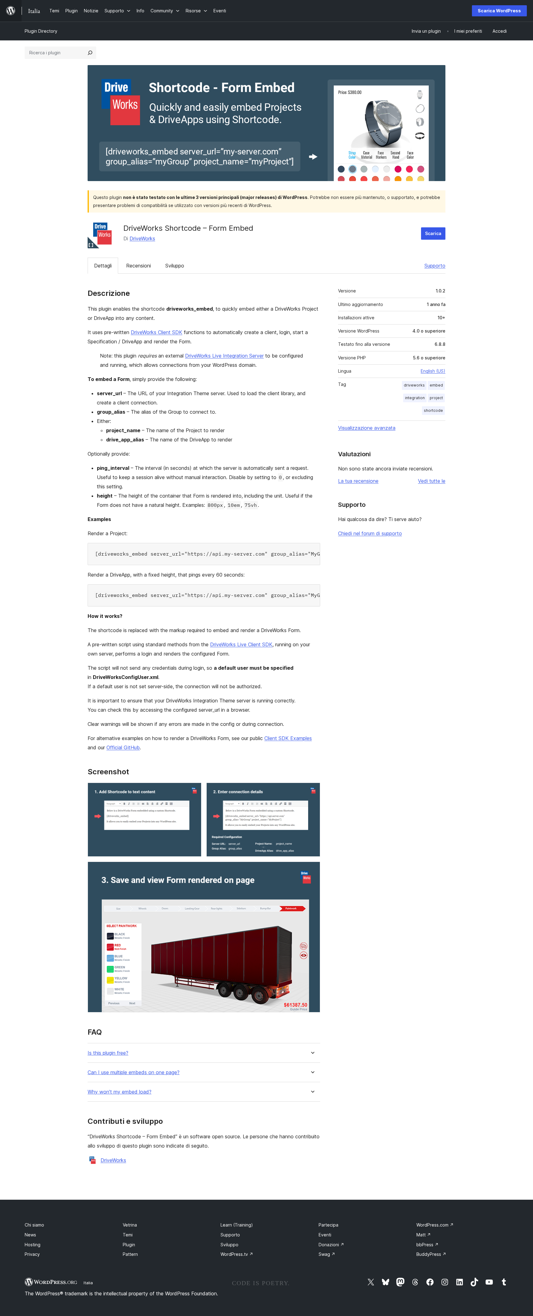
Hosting (32, 1244)
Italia (88, 1282)
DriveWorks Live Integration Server (224, 356)
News (30, 1234)
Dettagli (103, 266)
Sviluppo (174, 266)
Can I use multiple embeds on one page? (134, 1072)
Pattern (130, 1254)
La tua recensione (358, 481)
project (436, 397)
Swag (327, 1254)
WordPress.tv (237, 1254)
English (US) (433, 371)
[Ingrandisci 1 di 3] (193, 791)
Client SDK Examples (288, 738)
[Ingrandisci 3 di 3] (312, 870)
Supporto (434, 266)
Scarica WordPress (499, 10)
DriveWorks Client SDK (156, 332)
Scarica (433, 233)
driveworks (414, 385)
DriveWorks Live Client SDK (241, 644)
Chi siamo (34, 1224)
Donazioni (331, 1244)
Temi (128, 1234)
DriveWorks (142, 238)
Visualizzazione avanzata (366, 428)
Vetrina (130, 1224)
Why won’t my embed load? (119, 1092)
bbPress (427, 1244)
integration (415, 397)
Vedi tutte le (431, 481)
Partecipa (328, 1224)
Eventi (325, 1234)
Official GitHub (123, 747)
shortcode (433, 410)
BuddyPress (431, 1254)
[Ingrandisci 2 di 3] (312, 791)
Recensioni (138, 266)
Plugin (129, 1244)
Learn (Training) (237, 1224)
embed (436, 385)
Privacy (32, 1254)
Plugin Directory (41, 31)
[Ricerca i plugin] (90, 53)
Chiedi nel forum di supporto (370, 533)
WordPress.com (435, 1224)
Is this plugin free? (108, 1053)
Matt (423, 1234)
